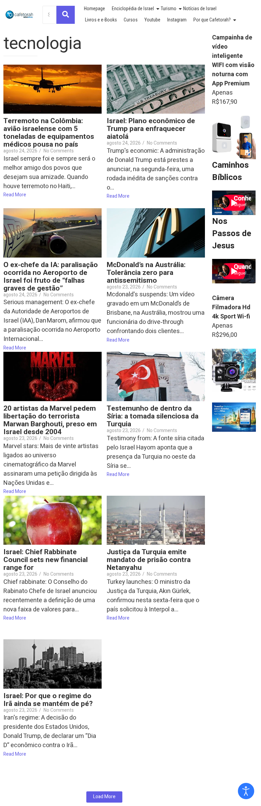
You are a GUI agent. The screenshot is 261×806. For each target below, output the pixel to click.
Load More (104, 796)
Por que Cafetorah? (212, 19)
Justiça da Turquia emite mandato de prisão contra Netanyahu (149, 560)
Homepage (94, 8)
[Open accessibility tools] (246, 791)
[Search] (65, 15)
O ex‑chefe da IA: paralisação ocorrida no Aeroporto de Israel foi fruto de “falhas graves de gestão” (50, 276)
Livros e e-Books (101, 19)
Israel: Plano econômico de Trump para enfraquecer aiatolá (151, 129)
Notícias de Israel (199, 8)
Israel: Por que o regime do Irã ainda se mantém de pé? (48, 700)
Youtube (152, 19)
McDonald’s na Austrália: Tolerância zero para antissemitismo (146, 272)
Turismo (168, 8)
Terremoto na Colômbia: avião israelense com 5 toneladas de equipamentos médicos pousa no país (48, 132)
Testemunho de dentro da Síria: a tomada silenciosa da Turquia (152, 416)
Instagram (177, 19)
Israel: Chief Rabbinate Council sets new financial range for (45, 560)
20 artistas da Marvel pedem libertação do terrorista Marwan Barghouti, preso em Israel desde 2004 (50, 420)
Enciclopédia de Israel (133, 8)
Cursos (131, 19)
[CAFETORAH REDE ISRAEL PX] (19, 14)
